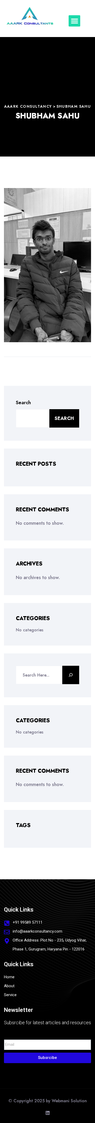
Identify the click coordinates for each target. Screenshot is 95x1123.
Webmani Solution (69, 1101)
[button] (74, 21)
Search (23, 402)
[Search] (70, 675)
